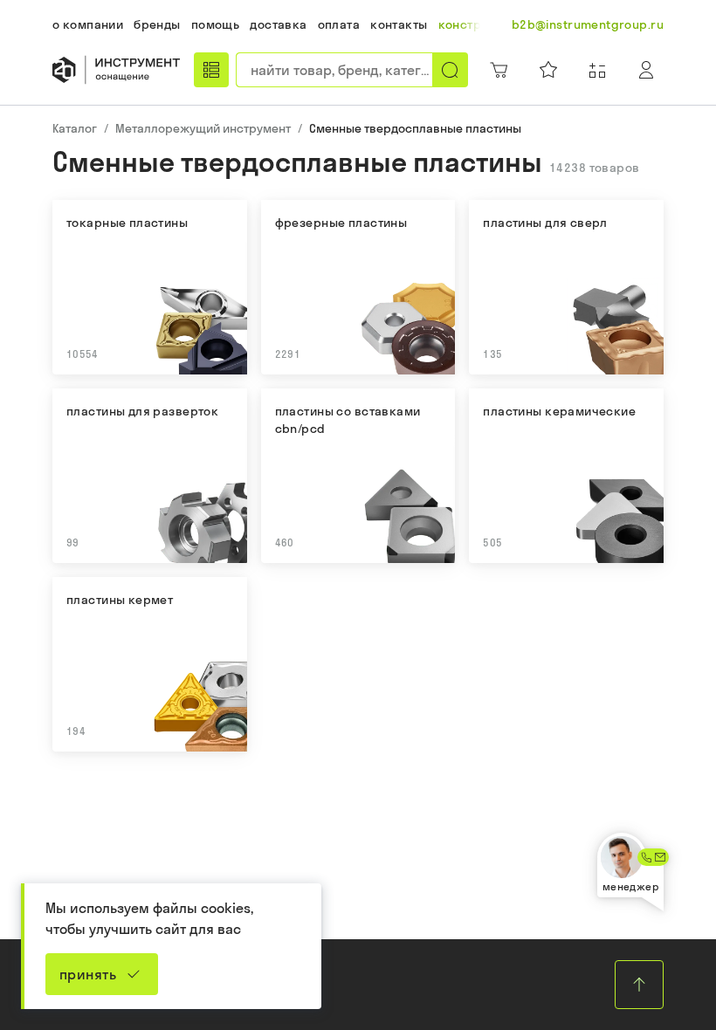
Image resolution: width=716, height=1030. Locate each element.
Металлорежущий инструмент (203, 128)
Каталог (74, 128)
